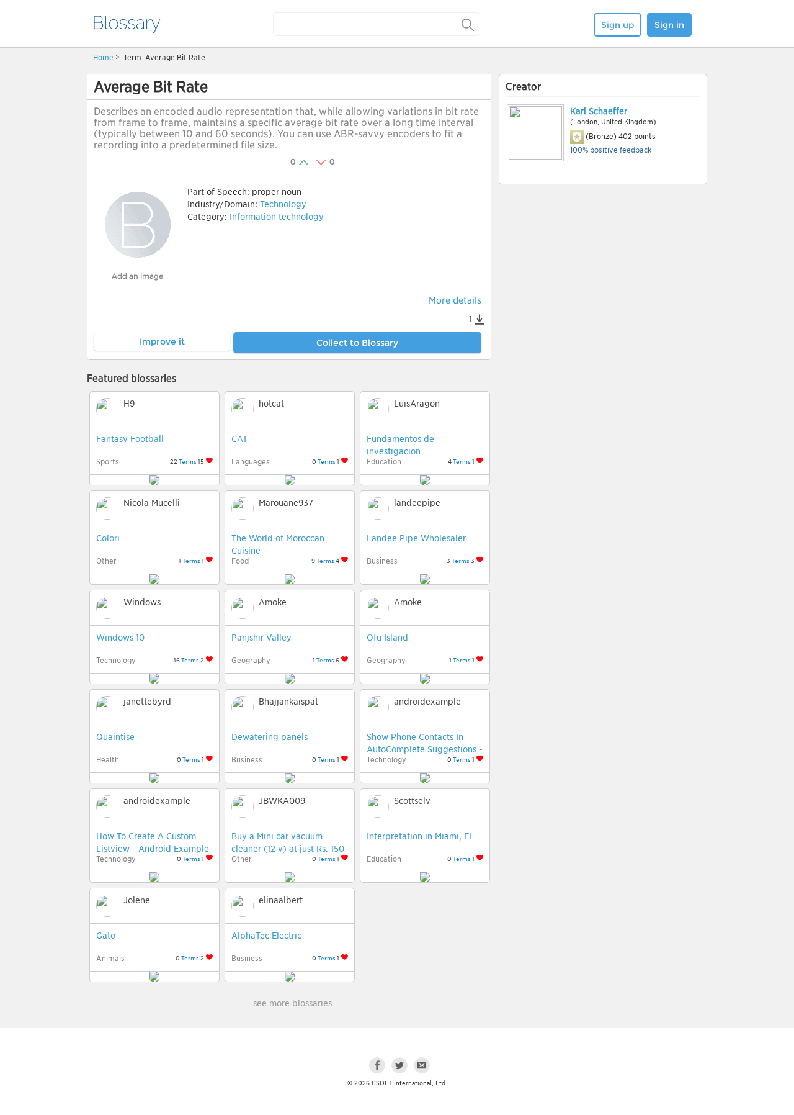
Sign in (669, 24)
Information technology (277, 217)
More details (455, 300)
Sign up (617, 24)
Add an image (137, 276)
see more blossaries (292, 1003)
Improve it (162, 341)
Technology (283, 204)
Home (103, 57)
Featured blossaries (131, 378)
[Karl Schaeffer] (535, 132)
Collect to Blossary (357, 342)
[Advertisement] (603, 284)
